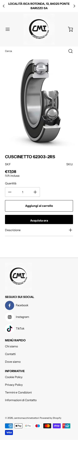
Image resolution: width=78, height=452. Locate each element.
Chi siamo (11, 346)
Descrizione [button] (13, 230)
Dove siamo (13, 362)
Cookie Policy (13, 377)
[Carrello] (68, 29)
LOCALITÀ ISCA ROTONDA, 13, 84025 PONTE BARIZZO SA (39, 6)
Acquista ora (39, 220)
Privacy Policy (14, 385)
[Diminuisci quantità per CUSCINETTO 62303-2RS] (9, 192)
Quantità (10, 183)
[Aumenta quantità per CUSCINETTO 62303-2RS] (35, 192)
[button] (9, 29)
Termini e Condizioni (18, 392)
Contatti (10, 354)
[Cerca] (68, 51)
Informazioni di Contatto (21, 400)
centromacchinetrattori (26, 417)
